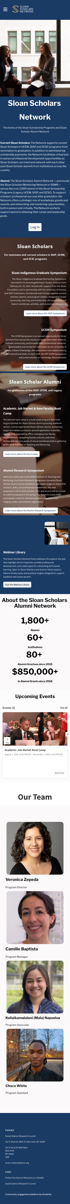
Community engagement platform (22, 1194)
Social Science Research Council (20, 1183)
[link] (25, 750)
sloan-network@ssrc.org (17, 1162)
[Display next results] (67, 734)
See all (63, 707)
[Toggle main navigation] (5, 9)
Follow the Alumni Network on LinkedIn (24, 1177)
